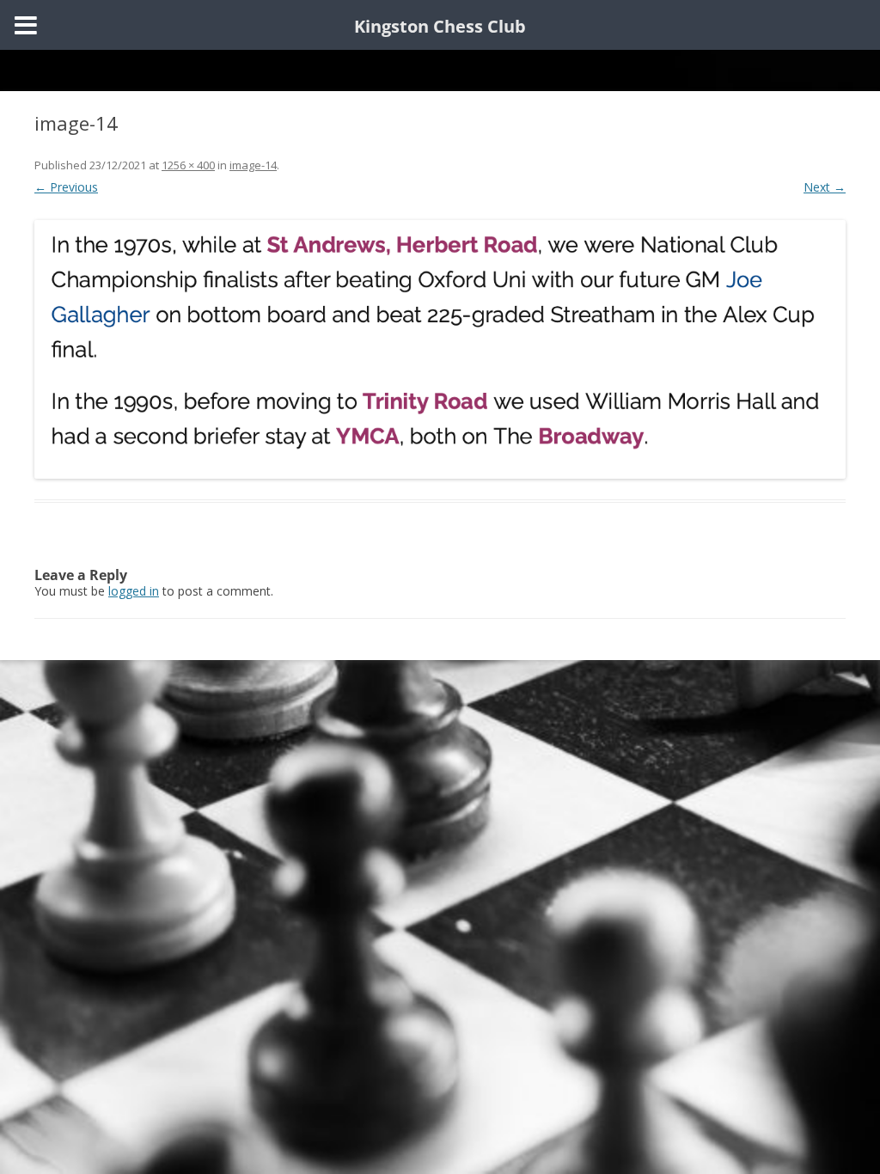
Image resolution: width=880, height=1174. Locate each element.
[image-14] (440, 349)
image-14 (253, 165)
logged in (133, 591)
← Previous (66, 187)
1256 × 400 (188, 165)
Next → (825, 187)
